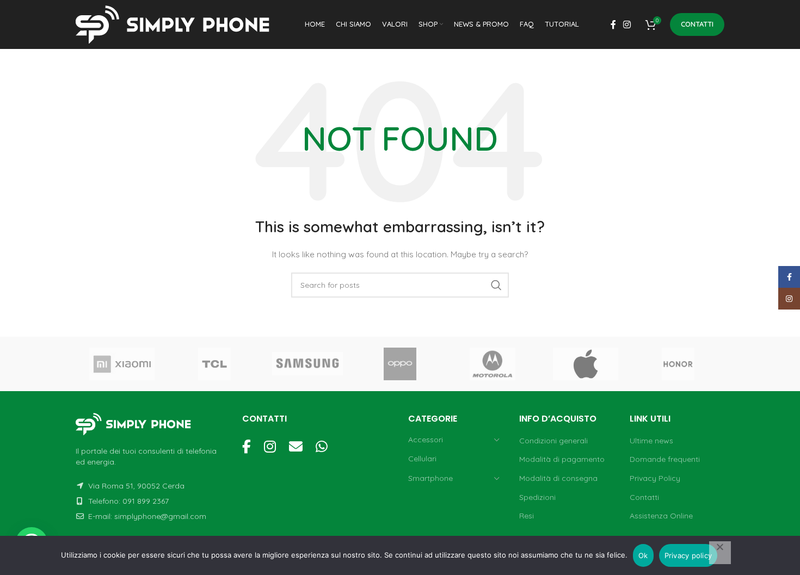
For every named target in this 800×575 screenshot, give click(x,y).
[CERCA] (496, 285)
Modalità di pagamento (562, 459)
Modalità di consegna (558, 478)
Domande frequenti (665, 459)
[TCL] (214, 364)
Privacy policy (688, 555)
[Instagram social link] (627, 24)
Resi (526, 516)
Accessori (425, 439)
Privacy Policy (655, 478)
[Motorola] (492, 364)
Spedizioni (537, 497)
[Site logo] (176, 24)
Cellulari (422, 458)
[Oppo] (400, 364)
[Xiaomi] (122, 364)
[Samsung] (307, 364)
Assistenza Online (661, 516)
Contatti (697, 24)
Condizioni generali (553, 441)
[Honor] (678, 364)
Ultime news (651, 441)
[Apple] (585, 364)
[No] (720, 552)
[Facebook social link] (613, 24)
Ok (643, 555)
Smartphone (430, 478)
